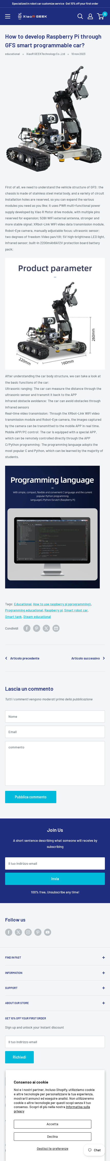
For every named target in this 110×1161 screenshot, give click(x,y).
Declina (52, 1136)
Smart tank (13, 616)
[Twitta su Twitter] (46, 628)
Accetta (52, 1124)
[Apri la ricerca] (80, 16)
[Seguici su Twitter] (18, 932)
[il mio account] (90, 16)
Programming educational (24, 610)
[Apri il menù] (7, 16)
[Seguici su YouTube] (47, 932)
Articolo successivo (85, 658)
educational (12, 53)
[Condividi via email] (56, 628)
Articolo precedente (24, 658)
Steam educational (37, 616)
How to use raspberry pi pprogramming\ (62, 604)
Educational (22, 604)
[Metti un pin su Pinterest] (36, 628)
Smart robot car (76, 610)
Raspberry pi (54, 610)
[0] (100, 16)
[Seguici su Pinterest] (37, 932)
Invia (55, 879)
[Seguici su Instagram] (28, 932)
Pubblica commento (31, 797)
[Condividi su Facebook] (26, 628)
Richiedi (19, 1057)
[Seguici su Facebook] (8, 932)
